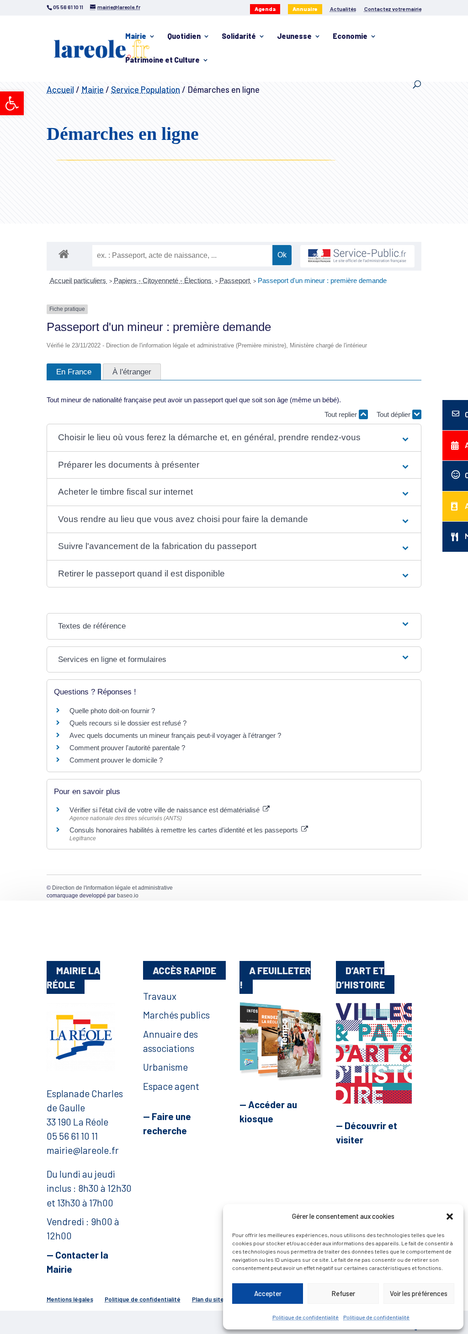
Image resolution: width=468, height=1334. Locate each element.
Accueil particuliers (79, 280)
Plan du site (208, 1299)
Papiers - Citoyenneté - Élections (163, 280)
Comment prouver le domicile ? (116, 760)
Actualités (343, 9)
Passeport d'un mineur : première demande (322, 280)
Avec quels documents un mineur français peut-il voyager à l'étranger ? (175, 735)
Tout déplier (394, 414)
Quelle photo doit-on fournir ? (112, 711)
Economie (350, 36)
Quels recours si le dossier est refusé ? (127, 723)
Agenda (265, 8)
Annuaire (305, 8)
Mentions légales (70, 1299)
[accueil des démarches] (63, 253)
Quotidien (184, 36)
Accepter (268, 1293)
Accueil (60, 89)
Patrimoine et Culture (162, 60)
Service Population (145, 89)
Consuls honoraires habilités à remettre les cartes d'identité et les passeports (184, 830)
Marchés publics (176, 1014)
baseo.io (127, 895)
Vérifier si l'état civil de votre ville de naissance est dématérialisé (165, 810)
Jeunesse (294, 36)
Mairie (135, 36)
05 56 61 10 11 (72, 1136)
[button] (12, 103)
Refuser (343, 1293)
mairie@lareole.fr (83, 1150)
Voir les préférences (418, 1293)
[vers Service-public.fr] (357, 256)
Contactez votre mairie (392, 9)
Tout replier (341, 414)
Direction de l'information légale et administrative (112, 888)
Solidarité (239, 36)
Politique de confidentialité (305, 1317)
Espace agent (171, 1086)
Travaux (159, 996)
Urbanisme (165, 1067)
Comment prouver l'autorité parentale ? (127, 748)
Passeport (235, 280)
